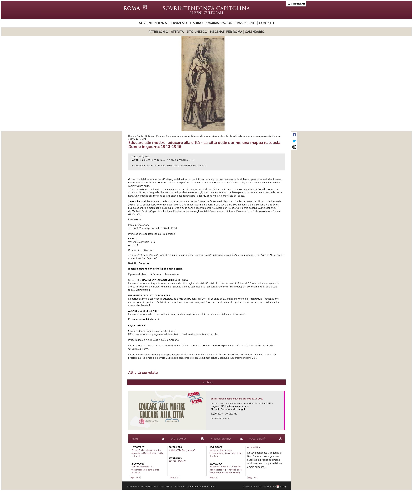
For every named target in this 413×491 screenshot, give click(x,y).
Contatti (266, 23)
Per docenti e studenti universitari (172, 136)
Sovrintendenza (153, 23)
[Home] (206, 10)
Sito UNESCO (196, 32)
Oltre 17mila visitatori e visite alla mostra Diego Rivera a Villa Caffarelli (147, 453)
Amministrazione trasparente (231, 23)
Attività (177, 32)
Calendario (255, 32)
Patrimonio (158, 32)
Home (131, 136)
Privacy (282, 486)
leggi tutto (135, 477)
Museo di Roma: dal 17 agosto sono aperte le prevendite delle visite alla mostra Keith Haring (226, 469)
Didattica (149, 136)
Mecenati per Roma (226, 32)
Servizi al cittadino (186, 23)
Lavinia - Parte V (177, 461)
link (282, 426)
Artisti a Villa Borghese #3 (182, 450)
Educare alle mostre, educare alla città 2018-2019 (237, 398)
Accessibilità (253, 447)
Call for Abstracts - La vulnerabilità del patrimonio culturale (145, 469)
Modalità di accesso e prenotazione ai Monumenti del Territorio (226, 453)
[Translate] (281, 3)
